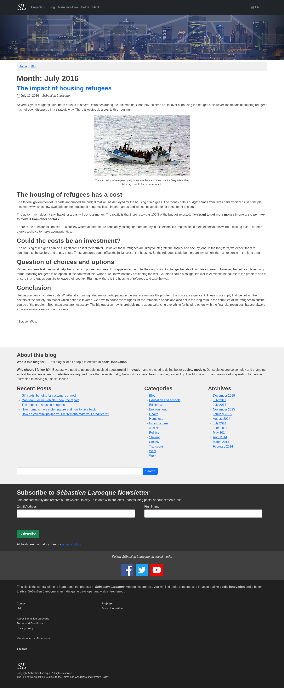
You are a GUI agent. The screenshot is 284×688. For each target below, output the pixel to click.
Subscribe (27, 534)
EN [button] (257, 7)
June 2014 (220, 428)
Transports (156, 446)
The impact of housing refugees (64, 88)
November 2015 (224, 409)
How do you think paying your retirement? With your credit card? (65, 414)
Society (23, 321)
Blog (51, 7)
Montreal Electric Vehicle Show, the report (50, 400)
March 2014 (221, 441)
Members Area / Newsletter (33, 638)
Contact (21, 603)
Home (23, 66)
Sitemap (22, 648)
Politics (154, 432)
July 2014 (219, 423)
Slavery (154, 437)
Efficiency (155, 404)
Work (152, 455)
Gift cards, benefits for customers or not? (49, 395)
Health (153, 414)
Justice (154, 428)
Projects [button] (37, 7)
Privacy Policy (25, 628)
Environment (158, 409)
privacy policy (71, 544)
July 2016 (219, 404)
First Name (151, 506)
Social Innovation (112, 608)
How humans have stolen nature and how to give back (59, 409)
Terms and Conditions (30, 623)
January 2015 (222, 414)
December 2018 (224, 395)
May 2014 (219, 432)
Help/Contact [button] (90, 7)
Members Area (68, 7)
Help (19, 608)
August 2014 (221, 418)
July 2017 (219, 400)
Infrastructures (158, 423)
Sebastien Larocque (39, 673)
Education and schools (164, 400)
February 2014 (223, 446)
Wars (33, 321)
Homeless (156, 418)
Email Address (27, 506)
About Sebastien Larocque (33, 618)
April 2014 (220, 437)
